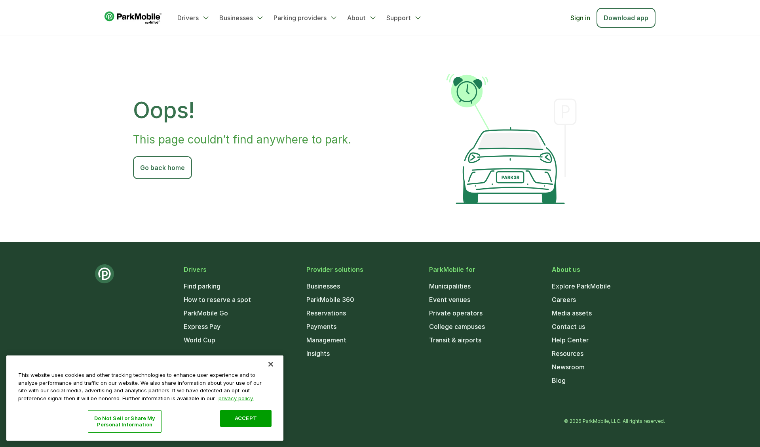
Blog (559, 380)
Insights (318, 353)
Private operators (456, 313)
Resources (567, 353)
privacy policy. (236, 398)
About (356, 18)
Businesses (236, 18)
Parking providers (300, 18)
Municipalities (450, 286)
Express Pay (202, 326)
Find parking (202, 286)
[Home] (133, 17)
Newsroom (568, 367)
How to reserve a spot (217, 300)
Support (398, 18)
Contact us (568, 326)
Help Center (570, 340)
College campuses (457, 326)
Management (326, 340)
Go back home (162, 168)
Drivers (188, 18)
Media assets (572, 313)
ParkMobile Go (206, 313)
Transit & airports (455, 340)
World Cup (199, 340)
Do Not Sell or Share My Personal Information (125, 421)
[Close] (270, 364)
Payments (321, 326)
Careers (564, 300)
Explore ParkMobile (581, 286)
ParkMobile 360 (330, 300)
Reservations (326, 313)
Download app (626, 18)
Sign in (580, 18)
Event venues (449, 300)
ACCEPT (246, 418)
